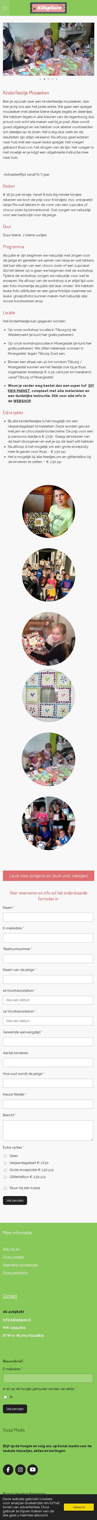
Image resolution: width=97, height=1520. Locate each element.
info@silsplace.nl (17, 1320)
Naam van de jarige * (19, 970)
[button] (90, 26)
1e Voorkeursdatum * (19, 991)
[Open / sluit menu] (5, 8)
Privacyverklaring (15, 1273)
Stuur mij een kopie (24, 1188)
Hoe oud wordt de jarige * (23, 1074)
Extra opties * (13, 1147)
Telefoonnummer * (17, 949)
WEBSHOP (22, 401)
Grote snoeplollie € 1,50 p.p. (31, 1170)
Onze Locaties (13, 1257)
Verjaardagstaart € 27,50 (28, 1163)
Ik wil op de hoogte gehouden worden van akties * (39, 1389)
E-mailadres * (13, 928)
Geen (13, 1156)
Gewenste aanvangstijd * (22, 1032)
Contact (10, 1295)
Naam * (8, 908)
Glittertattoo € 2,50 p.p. (27, 1177)
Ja (10, 1397)
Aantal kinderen (15, 1053)
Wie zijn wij (11, 1249)
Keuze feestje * (14, 1094)
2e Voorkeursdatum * (19, 1011)
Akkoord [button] (79, 1507)
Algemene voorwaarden (20, 1265)
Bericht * (9, 1115)
